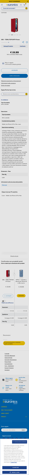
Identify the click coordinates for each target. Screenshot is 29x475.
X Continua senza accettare (19, 441)
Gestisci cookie (15, 472)
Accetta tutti (15, 467)
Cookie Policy (14, 462)
